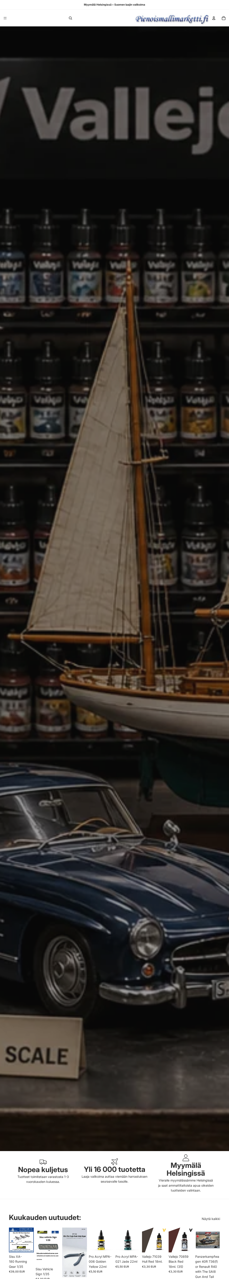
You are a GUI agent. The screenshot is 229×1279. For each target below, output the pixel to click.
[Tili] (214, 18)
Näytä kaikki (211, 1219)
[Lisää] (27, 1245)
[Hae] (70, 18)
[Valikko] (5, 18)
